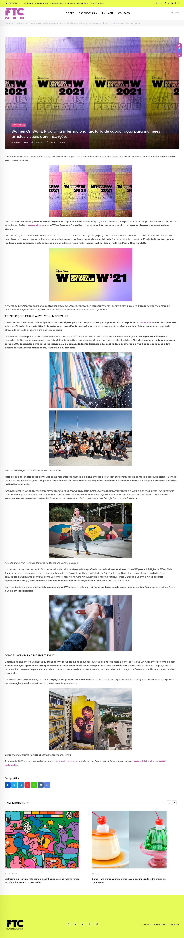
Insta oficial (140, 761)
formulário (145, 322)
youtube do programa (65, 761)
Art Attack (11, 874)
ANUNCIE (108, 13)
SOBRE (70, 13)
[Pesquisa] (158, 3)
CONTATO (124, 13)
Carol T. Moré (21, 142)
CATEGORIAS (87, 13)
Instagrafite (34, 225)
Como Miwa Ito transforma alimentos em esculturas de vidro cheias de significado (61, 3)
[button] (169, 802)
